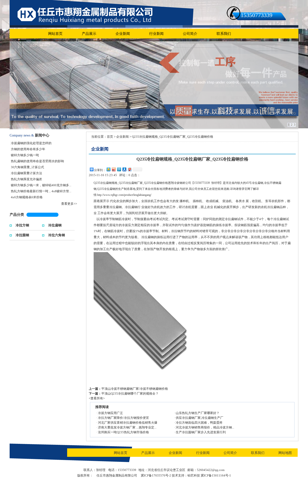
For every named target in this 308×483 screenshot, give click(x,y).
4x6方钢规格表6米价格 (27, 197)
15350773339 (256, 15)
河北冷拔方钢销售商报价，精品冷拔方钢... (205, 427)
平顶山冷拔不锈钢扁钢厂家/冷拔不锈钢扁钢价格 (134, 388)
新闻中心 (42, 135)
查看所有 (96, 398)
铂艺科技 (193, 475)
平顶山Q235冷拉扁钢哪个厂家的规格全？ (130, 393)
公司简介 (190, 34)
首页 (110, 136)
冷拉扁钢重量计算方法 (26, 173)
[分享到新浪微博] (113, 169)
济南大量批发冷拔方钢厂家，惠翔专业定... (127, 427)
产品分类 (17, 215)
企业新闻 (123, 34)
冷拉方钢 (22, 224)
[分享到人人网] (124, 169)
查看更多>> (69, 203)
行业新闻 (156, 34)
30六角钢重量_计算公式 (27, 167)
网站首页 (55, 34)
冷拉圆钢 (22, 234)
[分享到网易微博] (129, 169)
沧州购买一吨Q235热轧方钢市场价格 (123, 432)
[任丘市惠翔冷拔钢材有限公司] (154, 85)
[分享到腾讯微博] (119, 169)
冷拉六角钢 (56, 234)
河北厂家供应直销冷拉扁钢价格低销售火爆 (127, 422)
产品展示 (89, 34)
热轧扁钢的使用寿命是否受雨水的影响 (37, 161)
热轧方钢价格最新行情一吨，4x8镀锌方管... (41, 191)
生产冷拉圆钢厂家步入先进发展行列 (201, 432)
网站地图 (285, 453)
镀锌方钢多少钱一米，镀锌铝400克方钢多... (41, 185)
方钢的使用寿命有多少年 (28, 149)
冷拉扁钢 (55, 224)
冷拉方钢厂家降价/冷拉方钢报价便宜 (123, 418)
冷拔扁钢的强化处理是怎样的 (31, 143)
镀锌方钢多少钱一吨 (25, 155)
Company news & (22, 135)
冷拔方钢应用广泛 (110, 413)
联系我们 (224, 34)
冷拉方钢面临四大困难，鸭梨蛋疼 (199, 422)
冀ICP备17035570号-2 (156, 475)
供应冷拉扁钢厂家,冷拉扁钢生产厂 (199, 418)
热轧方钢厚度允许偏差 (26, 179)
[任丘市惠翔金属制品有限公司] (102, 12)
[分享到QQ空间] (108, 169)
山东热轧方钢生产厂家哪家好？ (197, 413)
